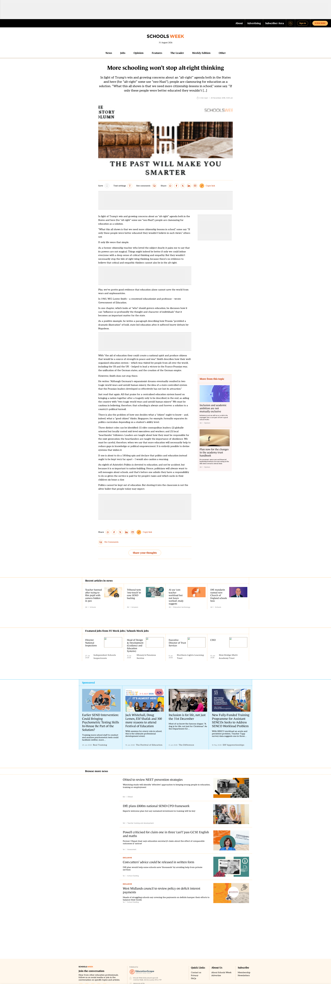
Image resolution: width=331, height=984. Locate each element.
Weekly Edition (201, 53)
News (109, 53)
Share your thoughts (145, 552)
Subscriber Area (274, 23)
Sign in (302, 23)
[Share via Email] (195, 185)
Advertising (254, 23)
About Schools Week (221, 972)
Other (222, 53)
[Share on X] (182, 185)
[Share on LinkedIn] (189, 185)
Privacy (194, 975)
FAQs (193, 978)
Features (157, 53)
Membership (244, 972)
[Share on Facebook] (176, 185)
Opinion (139, 53)
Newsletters (244, 975)
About (239, 23)
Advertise (216, 975)
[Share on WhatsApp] (170, 185)
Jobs (122, 53)
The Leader (177, 53)
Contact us (196, 972)
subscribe (320, 23)
